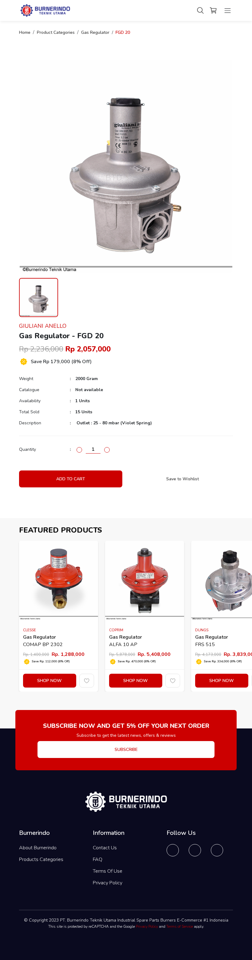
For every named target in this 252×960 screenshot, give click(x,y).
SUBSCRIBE (126, 749)
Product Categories (56, 32)
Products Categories (41, 859)
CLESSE (29, 630)
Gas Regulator (95, 32)
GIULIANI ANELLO (42, 326)
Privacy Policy (107, 882)
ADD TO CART (70, 479)
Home (24, 32)
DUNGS (201, 630)
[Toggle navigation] (227, 10)
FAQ (97, 859)
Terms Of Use (107, 871)
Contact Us (105, 847)
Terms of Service (179, 926)
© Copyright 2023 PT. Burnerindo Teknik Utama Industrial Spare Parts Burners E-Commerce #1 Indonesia (126, 920)
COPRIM (116, 630)
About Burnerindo (38, 847)
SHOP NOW (49, 681)
